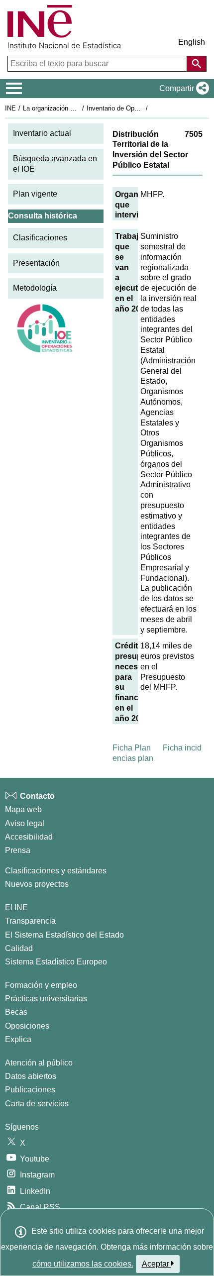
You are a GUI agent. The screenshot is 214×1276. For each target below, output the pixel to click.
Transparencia (30, 921)
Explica (18, 1039)
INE (10, 108)
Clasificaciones (40, 237)
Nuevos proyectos (37, 884)
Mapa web (23, 809)
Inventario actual (42, 133)
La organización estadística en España (79, 108)
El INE (16, 907)
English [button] (191, 42)
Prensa (17, 850)
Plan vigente (35, 194)
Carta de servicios (37, 1103)
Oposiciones (27, 1026)
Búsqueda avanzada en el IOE (55, 163)
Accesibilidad (29, 837)
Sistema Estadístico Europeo (56, 961)
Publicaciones (30, 1089)
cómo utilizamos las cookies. (82, 1264)
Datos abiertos (30, 1076)
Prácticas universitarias (46, 998)
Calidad (19, 948)
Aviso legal (24, 823)
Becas (16, 1012)
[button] (182, 89)
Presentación (36, 263)
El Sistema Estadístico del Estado (64, 935)
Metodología (35, 288)
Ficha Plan (131, 748)
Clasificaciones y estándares (56, 870)
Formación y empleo (41, 985)
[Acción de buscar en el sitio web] (197, 64)
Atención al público (39, 1063)
